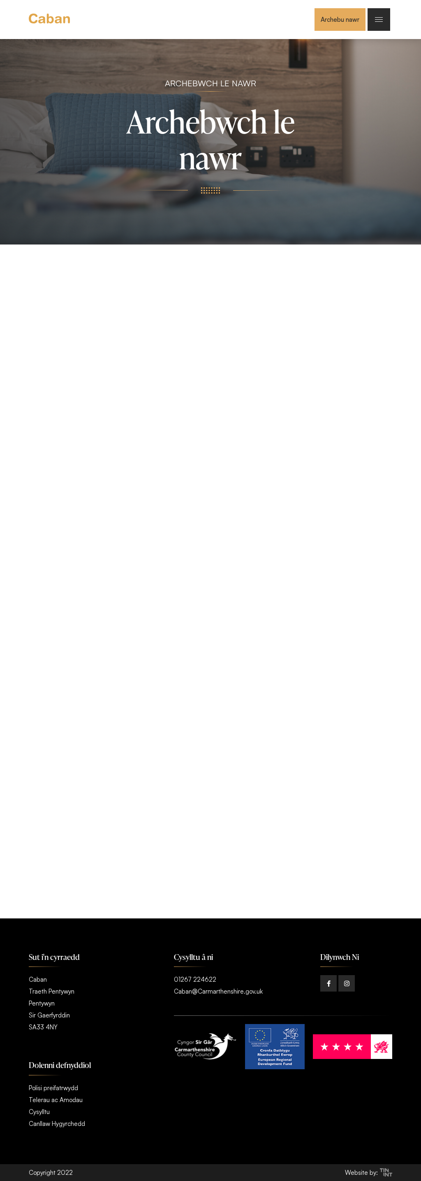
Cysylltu (39, 1112)
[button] (328, 983)
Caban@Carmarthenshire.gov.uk (218, 991)
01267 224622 (195, 979)
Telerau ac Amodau (56, 1100)
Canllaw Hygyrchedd (57, 1124)
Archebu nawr (340, 19)
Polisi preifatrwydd (53, 1088)
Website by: (361, 1172)
